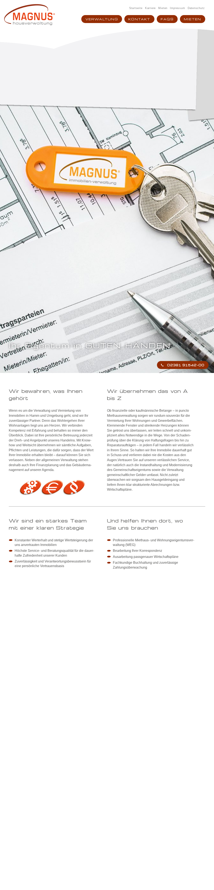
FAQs (167, 19)
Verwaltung (101, 19)
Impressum (177, 8)
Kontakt (139, 19)
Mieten (162, 8)
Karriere (150, 8)
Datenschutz (196, 8)
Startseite (136, 8)
